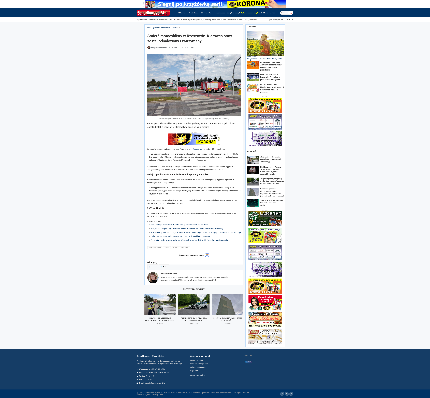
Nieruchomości (219, 13)
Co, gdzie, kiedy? (233, 13)
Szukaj (290, 13)
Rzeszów (175, 27)
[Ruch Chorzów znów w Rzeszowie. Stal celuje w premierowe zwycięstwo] (253, 77)
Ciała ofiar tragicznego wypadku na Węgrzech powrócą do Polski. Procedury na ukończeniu (189, 240)
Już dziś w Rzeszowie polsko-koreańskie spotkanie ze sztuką (271, 203)
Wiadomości (165, 27)
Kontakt (272, 13)
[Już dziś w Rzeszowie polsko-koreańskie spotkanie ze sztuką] (253, 203)
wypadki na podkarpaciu (181, 248)
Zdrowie (204, 13)
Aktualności (182, 13)
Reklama (264, 13)
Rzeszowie (197, 149)
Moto (210, 13)
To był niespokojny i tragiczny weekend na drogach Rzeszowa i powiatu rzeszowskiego (187, 228)
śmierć (167, 248)
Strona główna (153, 27)
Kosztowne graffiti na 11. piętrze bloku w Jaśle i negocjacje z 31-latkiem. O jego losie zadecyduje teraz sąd (196, 232)
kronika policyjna (155, 248)
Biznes (196, 13)
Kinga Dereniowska (169, 273)
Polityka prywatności (146, 395)
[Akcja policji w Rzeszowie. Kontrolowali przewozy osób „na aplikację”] (160, 304)
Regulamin (159, 395)
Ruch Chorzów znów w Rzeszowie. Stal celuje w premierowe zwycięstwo (270, 77)
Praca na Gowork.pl (197, 375)
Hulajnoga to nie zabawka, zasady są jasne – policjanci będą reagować (180, 236)
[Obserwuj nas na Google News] (207, 256)
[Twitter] (290, 20)
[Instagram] (292, 20)
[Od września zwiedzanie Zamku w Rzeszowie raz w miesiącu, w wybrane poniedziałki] (253, 65)
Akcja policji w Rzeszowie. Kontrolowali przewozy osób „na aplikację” (180, 224)
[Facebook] (287, 20)
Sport (191, 13)
